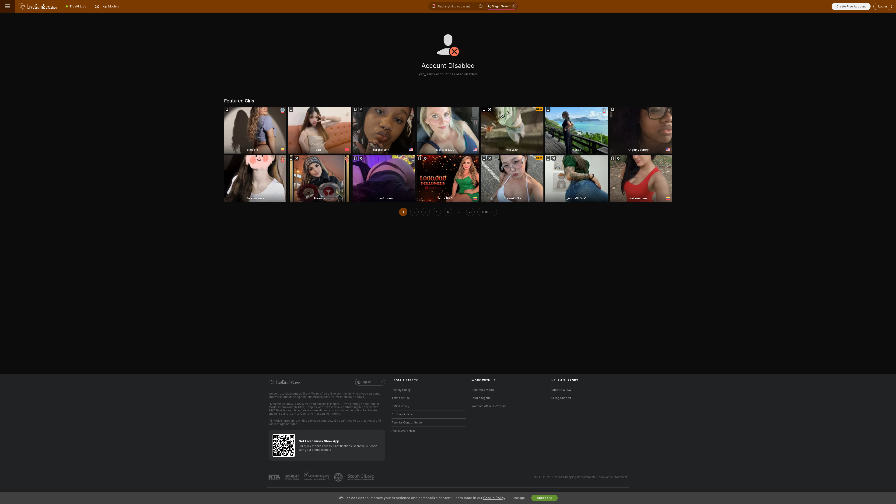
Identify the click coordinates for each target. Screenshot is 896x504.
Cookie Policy (494, 498)
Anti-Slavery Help (403, 430)
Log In (882, 6)
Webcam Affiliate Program (489, 406)
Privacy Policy (401, 390)
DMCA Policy (400, 406)
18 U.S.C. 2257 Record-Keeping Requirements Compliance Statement (580, 477)
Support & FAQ (561, 390)
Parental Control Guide (407, 422)
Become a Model (483, 390)
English (366, 382)
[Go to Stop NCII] (361, 477)
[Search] (481, 6)
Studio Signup (481, 398)
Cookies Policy (402, 414)
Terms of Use (401, 398)
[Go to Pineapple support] (339, 477)
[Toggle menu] (7, 6)
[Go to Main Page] (38, 6)
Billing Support (561, 398)
